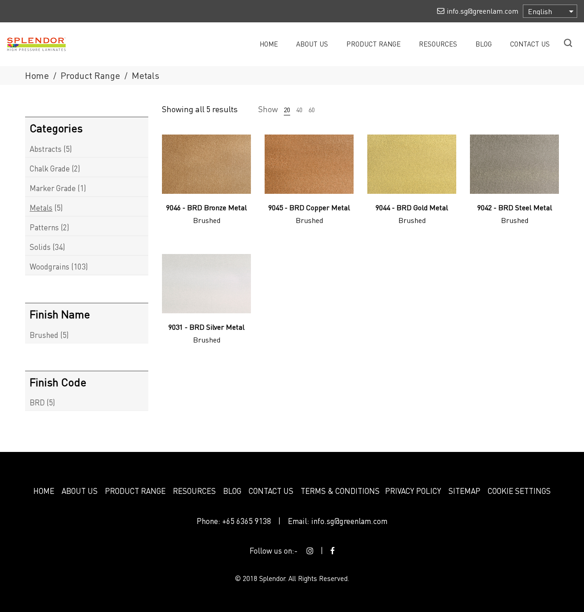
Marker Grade (53, 188)
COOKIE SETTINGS (519, 491)
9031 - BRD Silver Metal (206, 327)
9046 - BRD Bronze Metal (206, 207)
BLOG (232, 491)
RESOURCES (194, 491)
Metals (41, 207)
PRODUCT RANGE (135, 491)
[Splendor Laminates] (41, 42)
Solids (40, 247)
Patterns (44, 227)
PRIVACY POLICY (413, 491)
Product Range (90, 75)
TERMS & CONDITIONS (340, 491)
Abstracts (46, 149)
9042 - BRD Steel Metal (514, 207)
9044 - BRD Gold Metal (411, 207)
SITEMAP (464, 491)
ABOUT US (80, 491)
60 (311, 109)
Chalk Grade (50, 168)
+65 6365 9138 (246, 521)
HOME (43, 491)
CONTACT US (271, 491)
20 (287, 109)
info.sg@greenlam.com (349, 521)
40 (299, 109)
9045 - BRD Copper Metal (309, 207)
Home (37, 75)
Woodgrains (49, 266)
